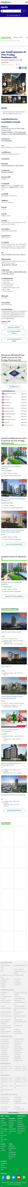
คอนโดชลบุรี (18, 1056)
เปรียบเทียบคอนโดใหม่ (20, 1109)
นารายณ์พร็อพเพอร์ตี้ (7, 996)
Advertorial (4, 1103)
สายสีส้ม (3, 983)
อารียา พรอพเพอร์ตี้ (6, 1012)
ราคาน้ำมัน (3, 1150)
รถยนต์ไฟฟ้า (3, 1123)
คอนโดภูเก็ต (4, 1053)
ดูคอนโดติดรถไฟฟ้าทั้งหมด (14, 810)
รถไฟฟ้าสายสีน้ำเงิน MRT (19, 272)
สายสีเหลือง (4, 981)
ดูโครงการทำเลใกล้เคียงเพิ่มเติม (14, 544)
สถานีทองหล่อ (20, 644)
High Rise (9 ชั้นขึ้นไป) (7, 172)
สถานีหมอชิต (19, 773)
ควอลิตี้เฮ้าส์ (4, 993)
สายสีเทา (3, 987)
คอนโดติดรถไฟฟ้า (18, 37)
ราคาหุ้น (2, 1148)
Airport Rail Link (19, 969)
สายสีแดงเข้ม (18, 979)
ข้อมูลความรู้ (18, 1101)
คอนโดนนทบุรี (18, 1043)
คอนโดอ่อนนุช (18, 1047)
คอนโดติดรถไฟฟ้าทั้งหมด (21, 965)
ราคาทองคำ (3, 1146)
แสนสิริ (3, 636)
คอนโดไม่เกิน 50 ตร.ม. (7, 1066)
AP (2, 768)
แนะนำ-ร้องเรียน (21, 1129)
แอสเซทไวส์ (4, 734)
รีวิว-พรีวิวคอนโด (6, 1107)
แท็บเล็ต (2, 1165)
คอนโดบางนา (5, 1049)
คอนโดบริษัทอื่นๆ (19, 1033)
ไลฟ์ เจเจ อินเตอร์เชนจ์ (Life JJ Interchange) (13, 795)
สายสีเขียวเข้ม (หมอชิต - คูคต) (10, 736)
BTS (3, 969)
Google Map (7, 265)
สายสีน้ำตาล (17, 985)
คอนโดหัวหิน (18, 1051)
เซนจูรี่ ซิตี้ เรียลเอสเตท (7, 503)
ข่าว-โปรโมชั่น (18, 1097)
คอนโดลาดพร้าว (5, 1056)
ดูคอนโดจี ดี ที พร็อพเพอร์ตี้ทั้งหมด (14, 596)
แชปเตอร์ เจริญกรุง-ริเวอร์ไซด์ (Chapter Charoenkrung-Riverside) (11, 697)
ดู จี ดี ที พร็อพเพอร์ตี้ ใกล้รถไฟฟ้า (17, 134)
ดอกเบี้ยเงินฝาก (12, 1152)
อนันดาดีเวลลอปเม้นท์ (20, 1006)
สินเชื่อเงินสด (12, 1146)
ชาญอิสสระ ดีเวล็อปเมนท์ (21, 993)
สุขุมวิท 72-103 (5, 1047)
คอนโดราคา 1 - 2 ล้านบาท (21, 1080)
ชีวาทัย (3, 994)
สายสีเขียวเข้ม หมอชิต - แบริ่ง (9, 644)
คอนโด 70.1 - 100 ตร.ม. (7, 1068)
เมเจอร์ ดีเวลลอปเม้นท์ (7, 1016)
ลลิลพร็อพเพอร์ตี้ (6, 1002)
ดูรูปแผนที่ (14, 265)
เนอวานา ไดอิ (5, 1014)
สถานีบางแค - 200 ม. (8, 274)
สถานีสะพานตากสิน (7, 707)
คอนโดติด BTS (5, 1041)
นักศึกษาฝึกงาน (20, 1131)
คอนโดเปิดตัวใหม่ (5, 1099)
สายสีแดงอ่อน (18, 983)
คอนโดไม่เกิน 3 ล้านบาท (7, 1080)
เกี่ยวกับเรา (19, 1122)
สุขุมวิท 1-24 (4, 1045)
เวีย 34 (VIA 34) (5, 666)
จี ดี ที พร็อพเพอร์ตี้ (6, 141)
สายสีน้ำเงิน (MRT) (19, 975)
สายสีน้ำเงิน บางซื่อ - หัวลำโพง (10, 641)
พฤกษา (3, 701)
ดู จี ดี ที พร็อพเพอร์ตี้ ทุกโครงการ (14, 332)
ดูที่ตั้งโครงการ (15, 387)
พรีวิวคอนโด (4, 1109)
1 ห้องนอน (16, 185)
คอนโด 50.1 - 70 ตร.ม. (20, 1066)
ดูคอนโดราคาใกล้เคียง (7, 132)
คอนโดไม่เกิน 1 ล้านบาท (7, 1078)
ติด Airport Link (19, 1041)
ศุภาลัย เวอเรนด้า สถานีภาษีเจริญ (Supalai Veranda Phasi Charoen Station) (12, 531)
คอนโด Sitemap (13, 1113)
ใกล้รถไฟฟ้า (9, 272)
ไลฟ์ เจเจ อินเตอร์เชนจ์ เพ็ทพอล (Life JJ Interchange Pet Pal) (11, 764)
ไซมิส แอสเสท (18, 1031)
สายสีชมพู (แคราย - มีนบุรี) (9, 739)
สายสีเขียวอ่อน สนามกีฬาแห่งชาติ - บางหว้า (12, 705)
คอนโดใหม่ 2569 (19, 1060)
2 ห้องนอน (11, 187)
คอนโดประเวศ (5, 1060)
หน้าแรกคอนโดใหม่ (6, 37)
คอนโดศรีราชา (5, 1058)
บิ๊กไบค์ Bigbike (4, 1129)
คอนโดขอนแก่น (5, 1055)
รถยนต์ (2, 1121)
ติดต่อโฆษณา (20, 1124)
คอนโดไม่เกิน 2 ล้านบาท (20, 1078)
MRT (3, 971)
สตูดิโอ (3, 185)
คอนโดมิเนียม (18, 1058)
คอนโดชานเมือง (19, 165)
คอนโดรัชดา (18, 1055)
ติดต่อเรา (19, 1133)
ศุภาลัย (3, 534)
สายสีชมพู (17, 981)
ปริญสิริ (3, 998)
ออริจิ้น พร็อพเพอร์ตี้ (6, 1008)
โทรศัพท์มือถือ (4, 1163)
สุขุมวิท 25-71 (18, 1045)
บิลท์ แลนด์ (17, 996)
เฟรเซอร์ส (17, 1014)
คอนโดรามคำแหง (19, 1049)
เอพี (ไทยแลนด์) (18, 1020)
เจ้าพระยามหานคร (19, 1012)
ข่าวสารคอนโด (5, 1097)
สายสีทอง (4, 985)
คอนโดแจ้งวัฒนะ (5, 1043)
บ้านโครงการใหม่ (12, 1121)
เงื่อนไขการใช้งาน (21, 1126)
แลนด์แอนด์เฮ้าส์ (18, 1025)
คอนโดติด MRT (5, 1039)
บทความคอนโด (18, 1099)
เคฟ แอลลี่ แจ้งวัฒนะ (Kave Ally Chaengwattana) (9, 730)
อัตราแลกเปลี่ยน (12, 1154)
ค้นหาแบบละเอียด (14, 15)
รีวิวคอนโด (17, 1107)
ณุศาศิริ (16, 994)
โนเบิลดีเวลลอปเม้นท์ (6, 1031)
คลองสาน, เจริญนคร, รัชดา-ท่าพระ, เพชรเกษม (13, 254)
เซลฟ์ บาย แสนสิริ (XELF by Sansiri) (11, 632)
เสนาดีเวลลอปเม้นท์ (6, 1020)
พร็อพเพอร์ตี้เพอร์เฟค (20, 998)
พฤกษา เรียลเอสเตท (6, 1000)
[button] (23, 84)
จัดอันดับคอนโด (5, 1101)
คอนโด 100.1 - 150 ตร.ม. (21, 1068)
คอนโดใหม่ (11, 1123)
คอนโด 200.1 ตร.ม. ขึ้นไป (21, 1070)
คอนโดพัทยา (4, 1051)
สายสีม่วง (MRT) (5, 979)
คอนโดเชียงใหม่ (18, 1053)
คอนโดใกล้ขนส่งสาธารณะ (8, 165)
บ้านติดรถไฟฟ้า (12, 1129)
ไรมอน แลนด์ (5, 1033)
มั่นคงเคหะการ (18, 1000)
